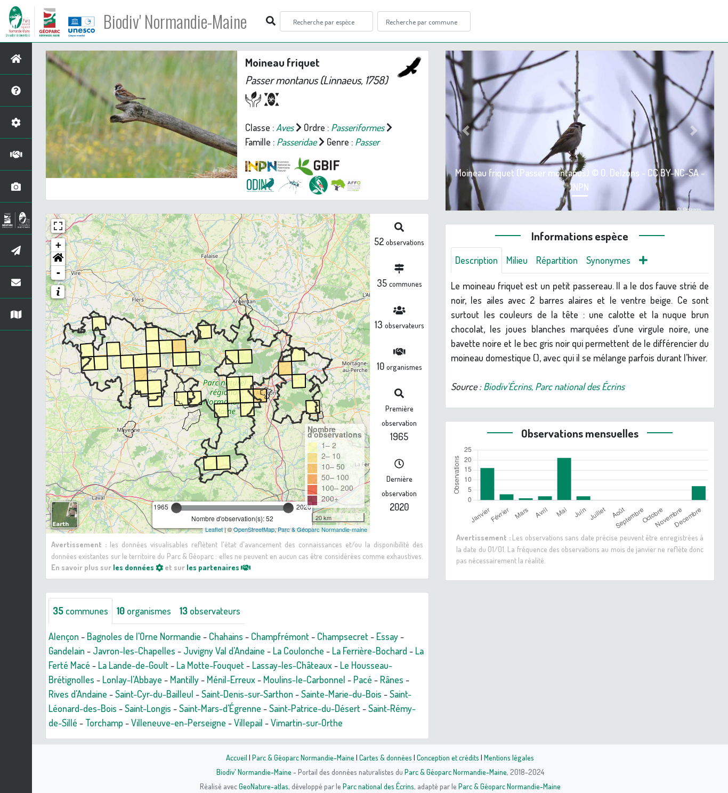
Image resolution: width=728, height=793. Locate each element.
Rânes (391, 679)
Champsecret (342, 636)
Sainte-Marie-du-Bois (341, 694)
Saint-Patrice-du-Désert (314, 708)
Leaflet (214, 529)
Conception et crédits (448, 757)
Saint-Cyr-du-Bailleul (154, 694)
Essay (387, 636)
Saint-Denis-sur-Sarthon (247, 694)
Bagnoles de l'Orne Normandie (144, 636)
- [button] (58, 272)
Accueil (236, 757)
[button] (58, 259)
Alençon (63, 636)
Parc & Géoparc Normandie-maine (322, 529)
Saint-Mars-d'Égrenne (220, 708)
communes (80, 611)
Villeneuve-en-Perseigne (178, 723)
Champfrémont (280, 636)
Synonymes (608, 260)
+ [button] (58, 244)
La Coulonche (298, 651)
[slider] (176, 508)
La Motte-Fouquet (210, 665)
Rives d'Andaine (77, 694)
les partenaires (214, 567)
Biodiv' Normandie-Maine (175, 21)
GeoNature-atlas (263, 786)
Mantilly (184, 679)
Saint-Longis (148, 708)
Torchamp (104, 723)
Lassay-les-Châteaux (292, 665)
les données (134, 567)
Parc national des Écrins (378, 786)
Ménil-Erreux (231, 679)
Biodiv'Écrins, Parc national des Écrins (554, 386)
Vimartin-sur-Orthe (307, 723)
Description (476, 260)
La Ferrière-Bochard (369, 651)
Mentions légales (509, 757)
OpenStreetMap (253, 529)
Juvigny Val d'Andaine (224, 651)
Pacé (362, 679)
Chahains (226, 636)
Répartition (557, 260)
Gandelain (66, 651)
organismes (144, 611)
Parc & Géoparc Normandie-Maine (303, 757)
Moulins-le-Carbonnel (304, 679)
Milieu (517, 260)
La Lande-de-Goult (133, 665)
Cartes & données (385, 757)
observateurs (210, 611)
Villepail (248, 723)
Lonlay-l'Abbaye (132, 679)
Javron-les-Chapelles (134, 651)
